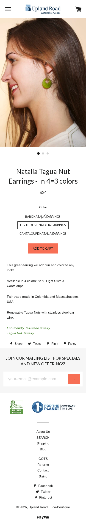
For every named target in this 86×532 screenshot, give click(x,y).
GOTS (43, 458)
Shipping (43, 443)
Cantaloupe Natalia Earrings (43, 233)
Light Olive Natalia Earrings (43, 225)
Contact (43, 470)
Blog (43, 449)
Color (43, 207)
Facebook (45, 486)
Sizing (43, 476)
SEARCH (43, 437)
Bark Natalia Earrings (43, 216)
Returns (43, 464)
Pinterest (45, 497)
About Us (43, 431)
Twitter (45, 491)
